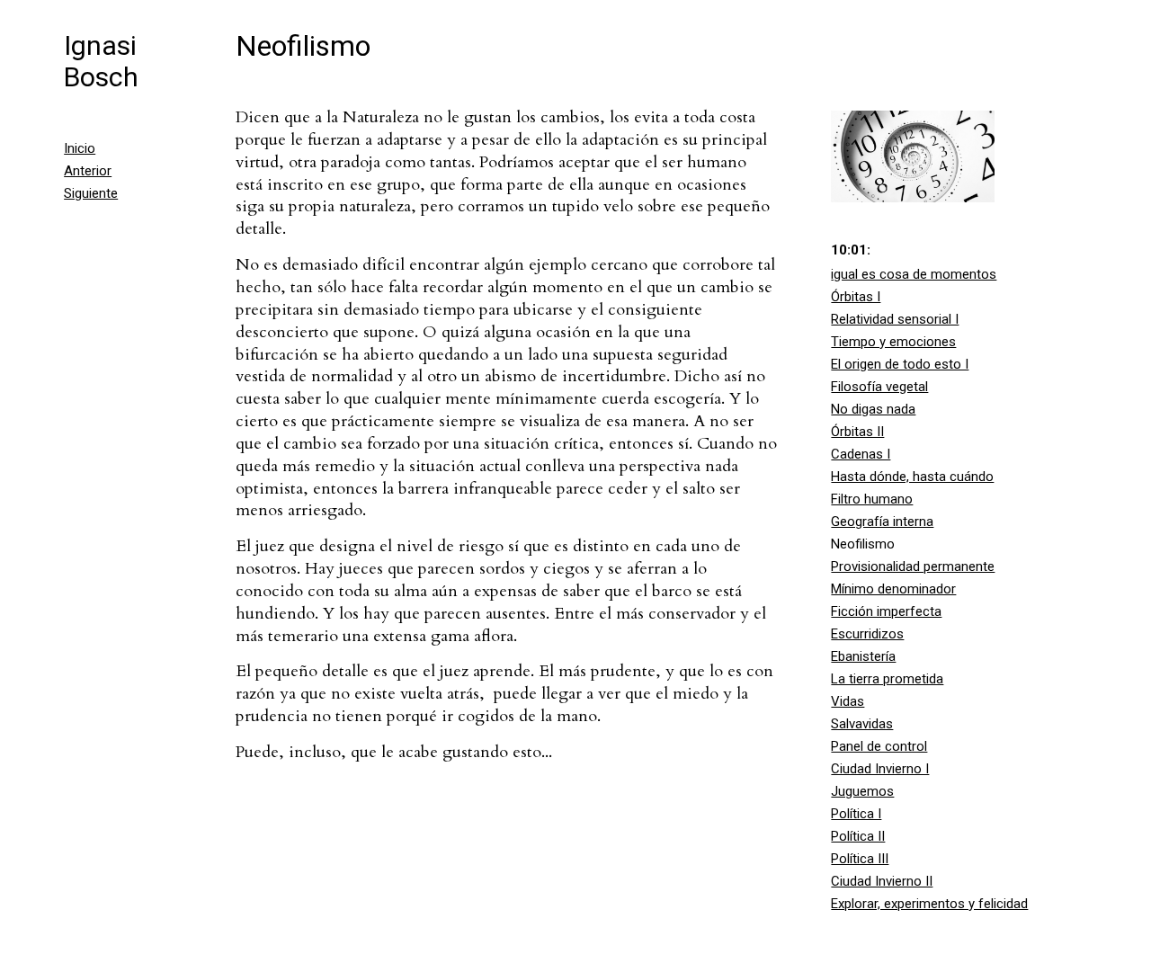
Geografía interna (882, 521)
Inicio (79, 148)
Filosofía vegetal (879, 387)
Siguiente (91, 193)
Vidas (847, 701)
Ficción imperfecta (886, 611)
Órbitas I (855, 297)
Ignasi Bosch (101, 61)
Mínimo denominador (893, 589)
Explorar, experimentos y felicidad (929, 904)
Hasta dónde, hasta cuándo (912, 476)
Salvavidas (862, 724)
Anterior (88, 171)
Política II (858, 836)
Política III (859, 859)
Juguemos (862, 791)
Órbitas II (857, 432)
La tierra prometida (887, 679)
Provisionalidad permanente (913, 566)
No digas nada (873, 409)
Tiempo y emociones (893, 342)
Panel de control (879, 746)
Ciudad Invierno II (881, 881)
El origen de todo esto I (899, 364)
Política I (856, 814)
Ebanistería (863, 656)
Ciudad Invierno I (880, 769)
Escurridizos (867, 634)
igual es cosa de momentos (913, 274)
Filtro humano (872, 499)
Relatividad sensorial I (895, 319)
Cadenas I (860, 454)
